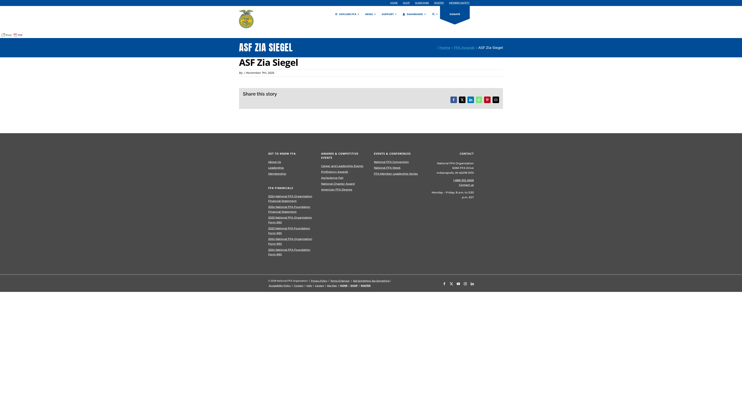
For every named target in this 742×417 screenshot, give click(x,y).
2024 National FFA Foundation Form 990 (289, 252)
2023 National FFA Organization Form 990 (290, 220)
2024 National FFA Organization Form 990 (290, 241)
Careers (319, 285)
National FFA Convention (391, 162)
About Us (274, 162)
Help (309, 285)
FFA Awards (464, 48)
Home (444, 48)
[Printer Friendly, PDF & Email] (12, 35)
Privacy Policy (319, 280)
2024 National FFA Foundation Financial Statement (289, 209)
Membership (277, 173)
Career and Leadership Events (342, 166)
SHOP (354, 285)
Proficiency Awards (334, 172)
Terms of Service (339, 280)
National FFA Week (387, 168)
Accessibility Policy (280, 285)
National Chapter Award (338, 184)
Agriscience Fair (332, 178)
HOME (343, 285)
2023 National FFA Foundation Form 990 (289, 231)
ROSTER (366, 285)
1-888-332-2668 (463, 180)
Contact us (466, 185)
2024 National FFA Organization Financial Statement (290, 199)
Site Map (332, 285)
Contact (298, 285)
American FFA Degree (336, 189)
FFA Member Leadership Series (396, 173)
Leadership (276, 168)
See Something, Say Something (371, 280)
